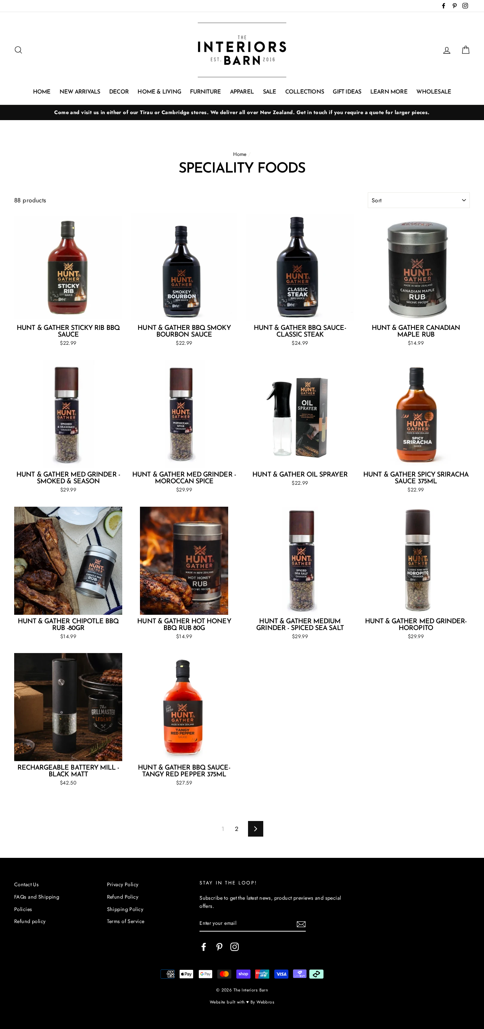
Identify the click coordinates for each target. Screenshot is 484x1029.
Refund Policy (123, 896)
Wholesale (433, 92)
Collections (304, 92)
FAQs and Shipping (36, 896)
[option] (242, 112)
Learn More (388, 92)
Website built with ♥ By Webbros (242, 1002)
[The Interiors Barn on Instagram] (234, 946)
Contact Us (26, 884)
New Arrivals (80, 92)
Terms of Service (126, 921)
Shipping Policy (125, 909)
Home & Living (159, 92)
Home (42, 92)
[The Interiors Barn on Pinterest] (219, 946)
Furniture (205, 92)
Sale (269, 92)
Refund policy (30, 921)
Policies (23, 909)
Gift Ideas (347, 92)
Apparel (242, 92)
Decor (119, 92)
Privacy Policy (123, 884)
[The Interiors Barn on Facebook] (203, 946)
